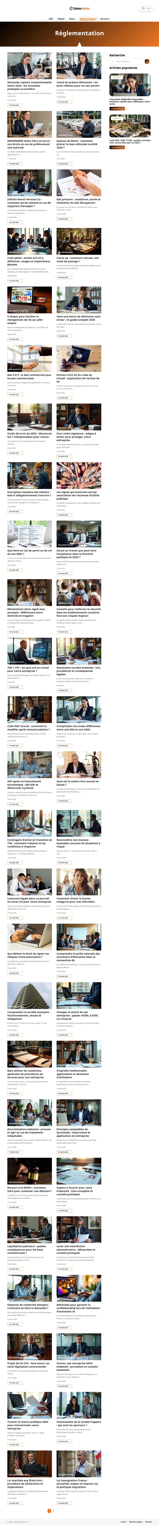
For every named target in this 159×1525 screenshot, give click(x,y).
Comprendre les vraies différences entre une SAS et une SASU (78, 727)
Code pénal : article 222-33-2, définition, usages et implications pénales (28, 261)
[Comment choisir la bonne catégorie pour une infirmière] (79, 882)
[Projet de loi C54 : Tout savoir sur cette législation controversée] (29, 1346)
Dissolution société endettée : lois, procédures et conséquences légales (79, 671)
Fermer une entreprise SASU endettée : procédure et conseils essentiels (77, 1366)
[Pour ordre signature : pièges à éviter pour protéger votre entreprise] (79, 417)
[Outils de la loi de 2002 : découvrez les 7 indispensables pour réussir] (29, 417)
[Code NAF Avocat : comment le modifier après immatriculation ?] (29, 709)
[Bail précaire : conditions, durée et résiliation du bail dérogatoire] (79, 182)
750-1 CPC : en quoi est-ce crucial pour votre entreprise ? (28, 669)
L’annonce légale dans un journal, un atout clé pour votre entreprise (29, 900)
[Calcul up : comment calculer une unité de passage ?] (79, 241)
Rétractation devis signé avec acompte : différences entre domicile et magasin (26, 612)
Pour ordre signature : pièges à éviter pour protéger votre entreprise (76, 437)
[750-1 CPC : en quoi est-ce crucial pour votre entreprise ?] (29, 651)
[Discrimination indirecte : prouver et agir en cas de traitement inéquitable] (29, 1112)
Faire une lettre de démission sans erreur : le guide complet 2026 (79, 318)
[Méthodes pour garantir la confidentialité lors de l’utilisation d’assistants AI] (79, 1288)
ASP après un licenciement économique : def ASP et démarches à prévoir (24, 784)
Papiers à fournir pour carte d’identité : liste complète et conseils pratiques (75, 1191)
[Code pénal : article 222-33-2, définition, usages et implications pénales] (29, 241)
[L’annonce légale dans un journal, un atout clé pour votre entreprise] (29, 882)
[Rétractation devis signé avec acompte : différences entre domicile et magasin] (29, 592)
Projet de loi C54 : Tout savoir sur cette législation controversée (28, 1364)
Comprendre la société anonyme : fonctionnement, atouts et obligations (28, 1015)
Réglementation (16, 77)
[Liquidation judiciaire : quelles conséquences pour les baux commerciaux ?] (29, 1229)
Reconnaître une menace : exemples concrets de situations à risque (78, 843)
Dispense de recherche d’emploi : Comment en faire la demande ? (28, 1306)
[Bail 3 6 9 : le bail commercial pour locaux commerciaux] (29, 358)
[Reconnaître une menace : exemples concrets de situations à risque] (79, 823)
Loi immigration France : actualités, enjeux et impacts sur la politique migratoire (77, 1484)
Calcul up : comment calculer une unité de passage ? (78, 259)
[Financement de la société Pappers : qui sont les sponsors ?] (79, 1405)
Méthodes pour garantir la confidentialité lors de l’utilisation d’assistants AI (78, 1308)
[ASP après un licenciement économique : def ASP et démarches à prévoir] (29, 764)
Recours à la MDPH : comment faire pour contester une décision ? (29, 1189)
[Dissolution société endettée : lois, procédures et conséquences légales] (79, 651)
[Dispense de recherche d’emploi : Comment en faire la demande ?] (29, 1288)
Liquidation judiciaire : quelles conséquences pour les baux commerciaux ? (26, 1249)
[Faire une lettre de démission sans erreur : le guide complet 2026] (79, 300)
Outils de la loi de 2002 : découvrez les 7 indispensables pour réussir (29, 435)
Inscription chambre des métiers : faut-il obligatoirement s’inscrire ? (29, 493)
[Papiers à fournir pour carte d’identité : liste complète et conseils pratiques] (79, 1171)
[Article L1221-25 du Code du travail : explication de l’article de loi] (79, 358)
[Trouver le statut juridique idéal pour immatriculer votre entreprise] (29, 1405)
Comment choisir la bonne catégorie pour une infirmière (76, 900)
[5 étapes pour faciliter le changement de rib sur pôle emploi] (29, 300)
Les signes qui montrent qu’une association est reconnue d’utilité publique (78, 495)
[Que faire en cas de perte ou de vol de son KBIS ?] (29, 534)
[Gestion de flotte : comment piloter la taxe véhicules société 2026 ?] (79, 124)
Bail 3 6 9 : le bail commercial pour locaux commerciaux (29, 376)
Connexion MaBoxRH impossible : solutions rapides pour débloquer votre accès (129, 101)
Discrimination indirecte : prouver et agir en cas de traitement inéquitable (29, 1132)
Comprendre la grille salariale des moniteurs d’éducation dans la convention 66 (78, 957)
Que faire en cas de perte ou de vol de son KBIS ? (29, 552)
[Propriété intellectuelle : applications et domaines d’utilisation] (79, 1054)
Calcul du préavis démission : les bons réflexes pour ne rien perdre (78, 83)
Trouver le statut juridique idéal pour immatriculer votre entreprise (27, 1425)
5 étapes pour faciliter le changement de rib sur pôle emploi (25, 320)
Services (117, 77)
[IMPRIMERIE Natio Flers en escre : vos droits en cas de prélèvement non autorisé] (29, 124)
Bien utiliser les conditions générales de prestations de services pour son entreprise (25, 1074)
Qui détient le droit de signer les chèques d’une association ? (28, 955)
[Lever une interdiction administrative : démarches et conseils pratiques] (79, 1229)
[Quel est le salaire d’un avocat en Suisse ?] (79, 764)
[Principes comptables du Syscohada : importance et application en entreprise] (79, 1112)
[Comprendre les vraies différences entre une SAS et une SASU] (79, 709)
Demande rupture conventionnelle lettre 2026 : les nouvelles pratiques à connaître (29, 85)
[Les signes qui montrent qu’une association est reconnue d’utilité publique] (79, 475)
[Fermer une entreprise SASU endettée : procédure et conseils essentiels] (79, 1346)
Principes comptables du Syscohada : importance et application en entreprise (73, 1132)
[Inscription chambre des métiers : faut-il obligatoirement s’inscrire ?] (29, 475)
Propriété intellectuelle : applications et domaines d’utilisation (73, 1074)
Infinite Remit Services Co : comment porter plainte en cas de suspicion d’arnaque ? (29, 202)
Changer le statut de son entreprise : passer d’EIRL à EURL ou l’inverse (77, 1015)
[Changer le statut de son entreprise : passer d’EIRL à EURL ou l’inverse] (79, 995)
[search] (143, 8)
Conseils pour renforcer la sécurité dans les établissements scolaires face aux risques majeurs (79, 612)
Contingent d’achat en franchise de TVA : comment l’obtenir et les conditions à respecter (29, 843)
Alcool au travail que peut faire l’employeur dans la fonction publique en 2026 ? (76, 554)
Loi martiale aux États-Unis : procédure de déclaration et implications (25, 1484)
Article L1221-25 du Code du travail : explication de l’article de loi (78, 378)
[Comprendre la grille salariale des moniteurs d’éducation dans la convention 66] (79, 937)
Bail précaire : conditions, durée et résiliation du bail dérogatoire (79, 200)
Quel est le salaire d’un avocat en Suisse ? (78, 782)
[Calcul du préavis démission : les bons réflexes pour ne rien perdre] (79, 65)
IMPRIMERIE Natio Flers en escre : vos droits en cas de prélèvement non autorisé (29, 144)
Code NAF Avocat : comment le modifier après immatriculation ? (28, 727)
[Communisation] (79, 8)
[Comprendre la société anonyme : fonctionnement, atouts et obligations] (29, 995)
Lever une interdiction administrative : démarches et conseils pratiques (76, 1249)
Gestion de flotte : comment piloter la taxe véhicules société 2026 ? (77, 144)
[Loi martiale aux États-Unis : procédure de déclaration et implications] (29, 1463)
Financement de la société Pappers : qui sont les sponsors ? (79, 1423)
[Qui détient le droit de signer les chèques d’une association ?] (29, 937)
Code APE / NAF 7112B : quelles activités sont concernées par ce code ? (130, 141)
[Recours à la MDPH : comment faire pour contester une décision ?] (29, 1171)
